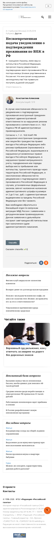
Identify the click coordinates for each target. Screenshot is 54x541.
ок (48, 6)
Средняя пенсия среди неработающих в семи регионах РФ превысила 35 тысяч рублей (25, 394)
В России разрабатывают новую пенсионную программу (21, 411)
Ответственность (14, 87)
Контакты (9, 491)
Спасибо (13, 242)
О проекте (9, 487)
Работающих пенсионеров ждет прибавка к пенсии (26, 403)
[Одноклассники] (46, 263)
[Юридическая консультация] (10, 17)
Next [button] (47, 343)
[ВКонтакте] (41, 263)
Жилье (9, 428)
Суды (8, 463)
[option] (27, 344)
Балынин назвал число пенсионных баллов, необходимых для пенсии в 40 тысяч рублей (24, 383)
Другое (18, 33)
